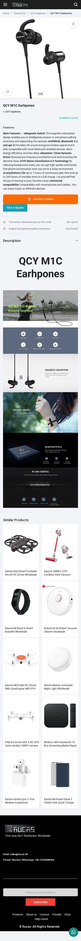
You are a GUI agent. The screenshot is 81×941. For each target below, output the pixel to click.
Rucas (7, 863)
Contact (44, 914)
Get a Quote (15, 207)
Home (6, 13)
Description (12, 241)
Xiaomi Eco (20, 13)
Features (8, 127)
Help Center (41, 918)
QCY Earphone (38, 13)
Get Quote (72, 222)
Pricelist (56, 914)
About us (31, 914)
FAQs (67, 914)
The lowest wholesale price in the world (30, 222)
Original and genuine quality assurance (29, 229)
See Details (72, 229)
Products (17, 914)
